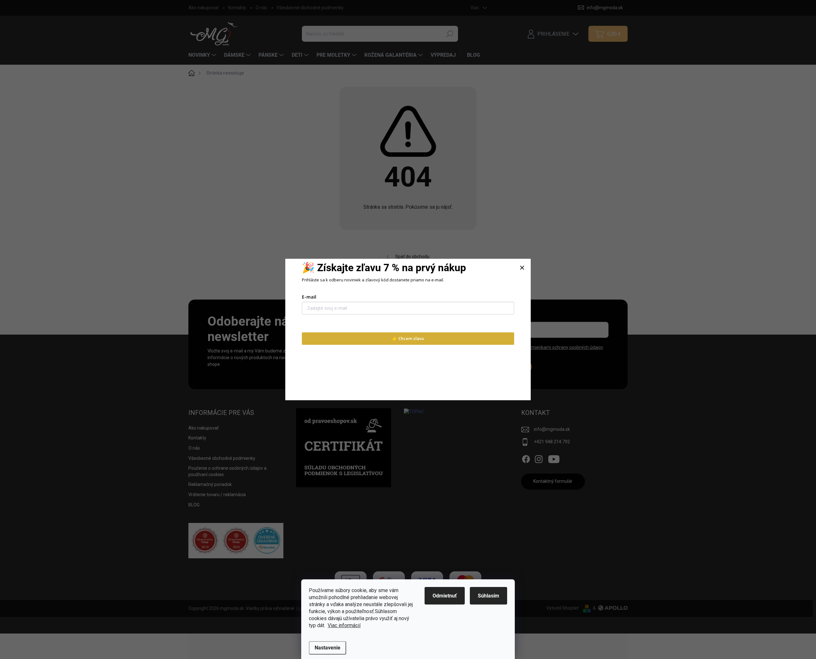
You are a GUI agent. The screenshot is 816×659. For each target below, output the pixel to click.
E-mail (309, 297)
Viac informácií (344, 625)
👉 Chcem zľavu (408, 338)
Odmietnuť (445, 596)
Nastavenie (327, 648)
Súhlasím (488, 596)
